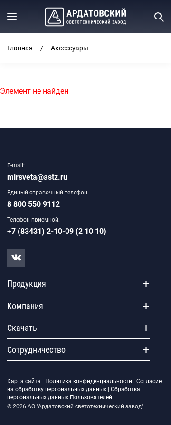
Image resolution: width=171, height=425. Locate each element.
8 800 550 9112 (33, 204)
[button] (12, 16)
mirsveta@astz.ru (37, 177)
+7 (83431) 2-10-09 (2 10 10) (56, 231)
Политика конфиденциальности (88, 381)
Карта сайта (24, 381)
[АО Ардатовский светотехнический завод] (85, 17)
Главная (20, 48)
